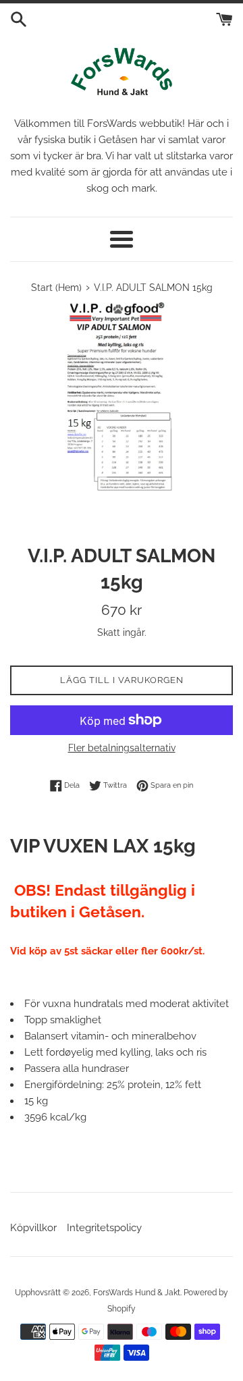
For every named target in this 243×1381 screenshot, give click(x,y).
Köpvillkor (33, 1228)
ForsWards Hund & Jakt (136, 1292)
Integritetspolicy (104, 1228)
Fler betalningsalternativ (122, 747)
